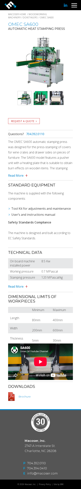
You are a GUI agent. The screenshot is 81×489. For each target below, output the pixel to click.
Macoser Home (17, 14)
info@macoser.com (42, 473)
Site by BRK (58, 484)
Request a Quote (22, 121)
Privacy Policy (45, 484)
